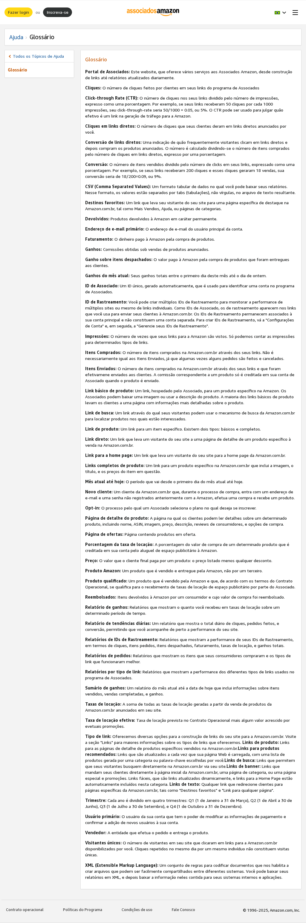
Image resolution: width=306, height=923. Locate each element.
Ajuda (16, 37)
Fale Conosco (183, 909)
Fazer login (18, 12)
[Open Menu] (294, 12)
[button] (280, 12)
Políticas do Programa (82, 909)
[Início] (153, 12)
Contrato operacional (25, 909)
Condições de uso (137, 909)
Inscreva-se (57, 12)
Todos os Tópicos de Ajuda (38, 56)
